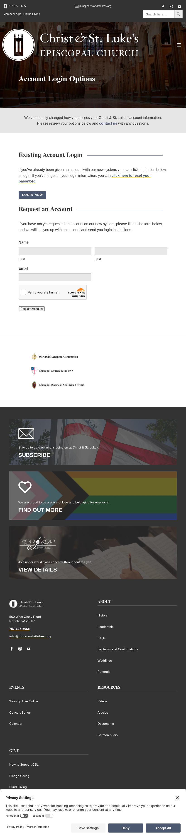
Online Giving (31, 14)
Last (98, 259)
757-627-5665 (19, 629)
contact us (108, 123)
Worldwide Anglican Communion (58, 357)
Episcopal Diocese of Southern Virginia (61, 385)
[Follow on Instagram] (171, 6)
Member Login (12, 14)
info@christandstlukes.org (30, 636)
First (22, 259)
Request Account (31, 309)
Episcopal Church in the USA (56, 371)
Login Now (32, 195)
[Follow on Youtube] (179, 6)
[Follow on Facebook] (163, 6)
